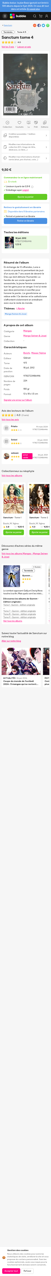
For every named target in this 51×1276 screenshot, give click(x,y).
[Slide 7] (32, 114)
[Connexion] (46, 16)
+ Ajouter (20, 308)
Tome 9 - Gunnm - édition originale (19, 617)
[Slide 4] (25, 114)
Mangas (27, 330)
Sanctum (8, 25)
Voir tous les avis (10, 419)
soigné (25, 190)
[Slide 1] (19, 114)
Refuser (27, 1271)
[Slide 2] (21, 114)
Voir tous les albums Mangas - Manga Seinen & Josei (25, 555)
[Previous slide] (6, 84)
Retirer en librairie (25, 220)
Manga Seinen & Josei (35, 335)
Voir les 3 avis (8, 47)
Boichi (26, 353)
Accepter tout (11, 1271)
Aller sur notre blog (11, 640)
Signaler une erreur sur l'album (18, 400)
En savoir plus (33, 9)
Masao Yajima (38, 353)
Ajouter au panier (26, 197)
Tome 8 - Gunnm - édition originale (19, 614)
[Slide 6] (29, 114)
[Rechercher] (34, 16)
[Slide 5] (27, 114)
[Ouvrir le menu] (5, 16)
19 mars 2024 (42, 426)
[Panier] (40, 16)
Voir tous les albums (12, 475)
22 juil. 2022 (42, 440)
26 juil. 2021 (43, 455)
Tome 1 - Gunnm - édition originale (19, 605)
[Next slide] (44, 84)
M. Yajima (14, 523)
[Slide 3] (23, 114)
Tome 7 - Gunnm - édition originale (19, 611)
